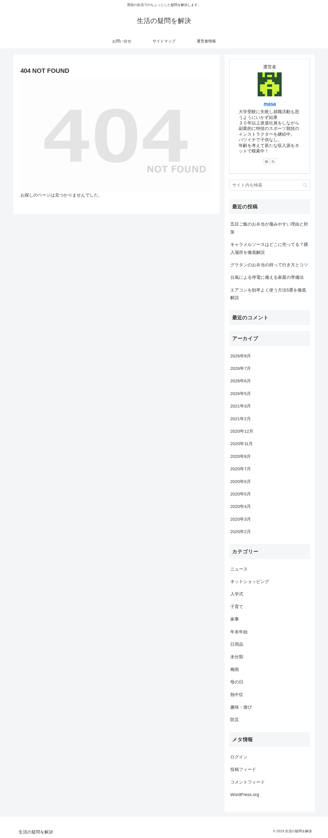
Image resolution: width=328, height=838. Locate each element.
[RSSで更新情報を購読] (273, 161)
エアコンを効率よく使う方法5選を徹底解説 (268, 294)
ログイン (239, 757)
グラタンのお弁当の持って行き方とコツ (269, 264)
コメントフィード (247, 782)
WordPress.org (244, 794)
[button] (305, 185)
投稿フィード (243, 769)
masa (270, 103)
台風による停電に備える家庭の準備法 (267, 277)
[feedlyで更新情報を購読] (266, 161)
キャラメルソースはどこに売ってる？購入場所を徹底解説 (269, 248)
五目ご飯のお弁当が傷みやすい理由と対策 (269, 228)
